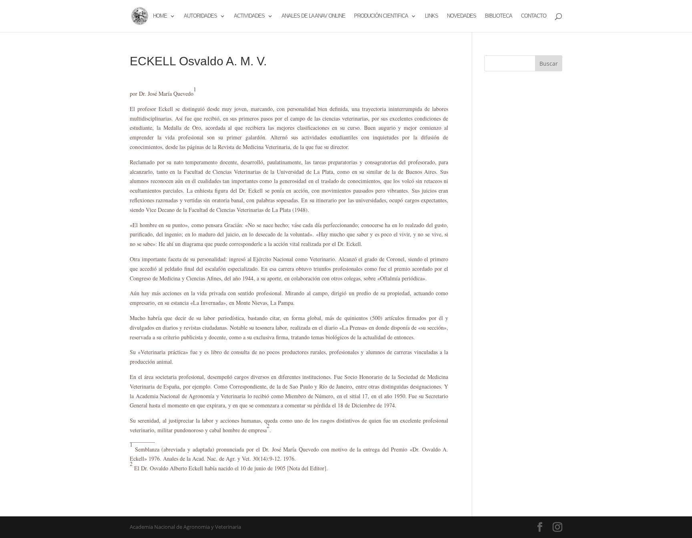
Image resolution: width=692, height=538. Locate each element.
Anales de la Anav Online (313, 16)
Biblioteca (498, 16)
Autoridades (200, 16)
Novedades (461, 16)
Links (431, 16)
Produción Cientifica (381, 16)
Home (160, 16)
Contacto (533, 16)
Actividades (249, 16)
